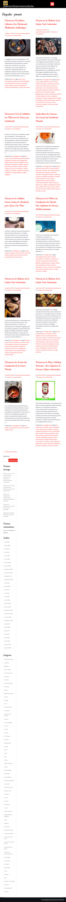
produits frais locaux (45, 102)
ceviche (22, 342)
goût (46, 261)
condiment (47, 259)
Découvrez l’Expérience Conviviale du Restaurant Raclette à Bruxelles (9, 497)
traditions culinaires (10, 170)
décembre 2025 (8, 569)
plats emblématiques (49, 100)
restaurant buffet (8, 833)
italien (6, 767)
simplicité (45, 269)
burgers (6, 700)
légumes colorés (46, 96)
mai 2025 (6, 593)
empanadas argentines (42, 90)
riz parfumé (21, 87)
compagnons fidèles (47, 174)
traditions (50, 104)
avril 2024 (7, 637)
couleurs (44, 337)
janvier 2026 (7, 566)
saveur (45, 267)
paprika (50, 98)
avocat (12, 342)
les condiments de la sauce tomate (19, 427)
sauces (53, 187)
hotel (5, 750)
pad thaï (24, 83)
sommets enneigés (41, 104)
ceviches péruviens (41, 83)
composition (39, 259)
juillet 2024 (7, 627)
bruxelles (6, 686)
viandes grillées (16, 172)
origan (45, 98)
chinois (6, 719)
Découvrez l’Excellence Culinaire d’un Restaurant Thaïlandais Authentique (16, 24)
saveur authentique (41, 348)
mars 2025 (7, 600)
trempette (44, 445)
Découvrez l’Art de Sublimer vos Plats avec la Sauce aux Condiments (17, 117)
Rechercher (6, 456)
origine (58, 263)
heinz (57, 433)
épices (13, 83)
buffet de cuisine (8, 693)
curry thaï (7, 83)
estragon (12, 253)
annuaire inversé (8, 659)
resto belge (7, 857)
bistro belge (7, 669)
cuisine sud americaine (54, 337)
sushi (5, 871)
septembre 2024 (8, 620)
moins (6, 797)
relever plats (42, 187)
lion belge (6, 773)
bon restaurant (8, 673)
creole (6, 729)
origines (21, 164)
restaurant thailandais (19, 85)
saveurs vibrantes (47, 443)
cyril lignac (7, 736)
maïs (14, 350)
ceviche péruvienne (51, 335)
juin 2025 (6, 589)
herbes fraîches (13, 162)
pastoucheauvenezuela (23, 33)
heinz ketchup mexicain (42, 435)
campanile (7, 710)
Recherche (13, 460)
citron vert (22, 79)
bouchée (47, 172)
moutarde (7, 804)
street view (7, 867)
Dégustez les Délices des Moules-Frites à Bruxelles (8, 514)
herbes (7, 162)
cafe (5, 703)
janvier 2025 (7, 607)
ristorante (7, 860)
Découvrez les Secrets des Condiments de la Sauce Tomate (16, 366)
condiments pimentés (47, 176)
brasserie (6, 676)
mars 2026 (7, 559)
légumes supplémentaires (43, 263)
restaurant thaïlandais (11, 87)
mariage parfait (47, 439)
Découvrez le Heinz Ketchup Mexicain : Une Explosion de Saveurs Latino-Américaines (48, 366)
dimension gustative (19, 158)
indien (6, 760)
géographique (40, 94)
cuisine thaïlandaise (23, 81)
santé (48, 187)
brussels (6, 680)
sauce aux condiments (16, 168)
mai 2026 (6, 552)
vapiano (6, 891)
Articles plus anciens (11, 451)
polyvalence (39, 267)
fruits (18, 160)
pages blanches (8, 811)
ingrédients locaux (53, 344)
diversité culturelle (52, 88)
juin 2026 (6, 549)
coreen (6, 726)
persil (16, 255)
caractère (38, 174)
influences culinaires (42, 344)
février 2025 (7, 603)
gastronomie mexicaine (42, 433)
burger (6, 697)
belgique (6, 666)
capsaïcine (53, 172)
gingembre (24, 160)
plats (10, 85)
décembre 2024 (8, 610)
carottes (53, 257)
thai (13, 79)
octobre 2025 (8, 576)
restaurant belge (8, 830)
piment (7, 85)
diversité (11, 346)
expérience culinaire (10, 160)
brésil (56, 81)
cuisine (11, 158)
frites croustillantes (54, 431)
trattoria (6, 884)
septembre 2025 (8, 579)
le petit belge (7, 770)
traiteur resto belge (9, 881)
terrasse (6, 874)
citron (6, 158)
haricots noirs (14, 348)
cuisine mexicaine (54, 427)
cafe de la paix (8, 707)
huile (5, 753)
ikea (5, 756)
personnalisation (41, 265)
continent (50, 83)
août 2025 (7, 583)
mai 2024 (6, 634)
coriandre (14, 81)
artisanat (6, 662)
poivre (25, 255)
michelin (6, 794)
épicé (47, 180)
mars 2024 (7, 641)
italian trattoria (8, 763)
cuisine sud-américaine (21, 344)
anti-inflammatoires (53, 170)
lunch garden (7, 777)
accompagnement (41, 257)
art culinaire (48, 333)
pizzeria (6, 823)
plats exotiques (12, 166)
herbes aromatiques (50, 94)
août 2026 (7, 542)
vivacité (43, 191)
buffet (6, 690)
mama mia (7, 784)
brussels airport (8, 683)
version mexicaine (53, 445)
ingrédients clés (23, 162)
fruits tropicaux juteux (48, 92)
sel (21, 257)
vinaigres (7, 174)
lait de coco (18, 83)
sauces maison (40, 441)
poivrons (53, 265)
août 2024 (7, 624)
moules (6, 801)
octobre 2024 (8, 617)
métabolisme (52, 184)
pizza (5, 819)
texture (51, 269)
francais (6, 739)
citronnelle (8, 81)
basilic (48, 257)
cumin (44, 88)
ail (26, 156)
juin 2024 (6, 630)
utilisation (39, 271)
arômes (52, 81)
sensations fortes (41, 189)
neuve (5, 808)
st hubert (6, 864)
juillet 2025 (7, 586)
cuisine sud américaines (43, 86)
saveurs (28, 87)
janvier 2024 (7, 648)
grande (6, 746)
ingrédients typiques (47, 437)
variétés (44, 271)
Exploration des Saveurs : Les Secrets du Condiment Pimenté (47, 117)
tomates (38, 350)
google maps (7, 743)
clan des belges (8, 722)
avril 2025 (7, 596)
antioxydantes (40, 172)
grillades (52, 433)
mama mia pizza (8, 787)
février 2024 (7, 644)
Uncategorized (47, 79)
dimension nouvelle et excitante (49, 429)
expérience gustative (42, 431)
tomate (56, 269)
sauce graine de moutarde (12, 257)
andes (58, 79)
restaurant (7, 826)
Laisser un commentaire (14, 35)
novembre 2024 (8, 613)
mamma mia (7, 790)
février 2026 (7, 562)
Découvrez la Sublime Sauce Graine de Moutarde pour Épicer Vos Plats (17, 202)
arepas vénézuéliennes (42, 81)
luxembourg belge (9, 780)
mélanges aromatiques (11, 164)
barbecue (17, 342)
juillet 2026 (7, 545)
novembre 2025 (8, 572)
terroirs (55, 348)
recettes (20, 166)
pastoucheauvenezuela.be (18, 6)
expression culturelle (52, 342)
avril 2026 (7, 555)
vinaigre (24, 172)
